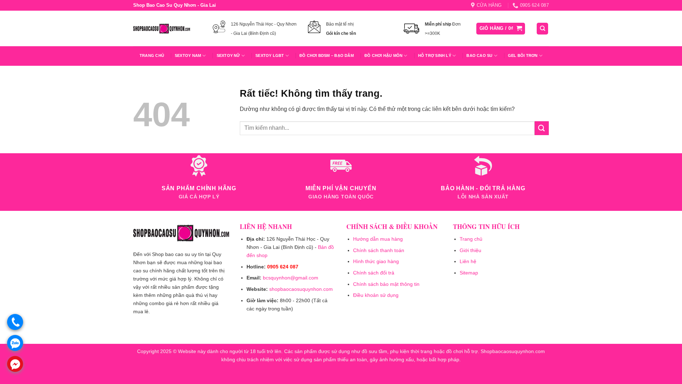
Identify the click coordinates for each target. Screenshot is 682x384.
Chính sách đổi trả (373, 273)
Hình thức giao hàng (376, 261)
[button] (500, 28)
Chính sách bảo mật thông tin (386, 284)
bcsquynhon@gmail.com (290, 278)
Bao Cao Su (479, 55)
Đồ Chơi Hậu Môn (383, 55)
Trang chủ (152, 55)
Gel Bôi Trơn (523, 55)
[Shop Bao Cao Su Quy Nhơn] (161, 28)
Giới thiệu (470, 250)
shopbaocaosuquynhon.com (301, 289)
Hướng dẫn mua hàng (378, 239)
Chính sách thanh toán (378, 250)
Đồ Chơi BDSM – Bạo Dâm (326, 55)
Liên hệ (468, 261)
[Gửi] (542, 128)
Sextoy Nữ (228, 55)
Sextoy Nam (188, 55)
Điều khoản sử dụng (376, 295)
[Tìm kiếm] (542, 28)
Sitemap (469, 273)
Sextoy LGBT (269, 55)
